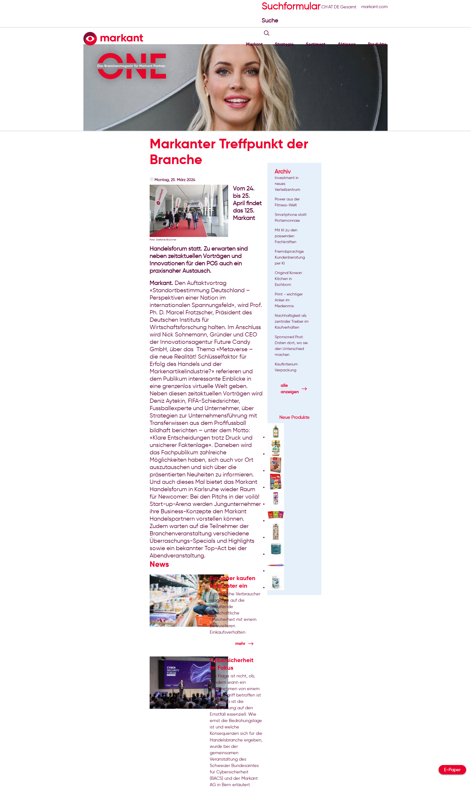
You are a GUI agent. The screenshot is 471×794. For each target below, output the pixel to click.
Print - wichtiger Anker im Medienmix (289, 300)
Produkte (377, 44)
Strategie (284, 44)
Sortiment (316, 44)
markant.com (374, 6)
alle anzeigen (290, 388)
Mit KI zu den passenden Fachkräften (286, 236)
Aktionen (347, 44)
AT (330, 7)
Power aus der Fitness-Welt (287, 202)
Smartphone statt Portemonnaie (291, 217)
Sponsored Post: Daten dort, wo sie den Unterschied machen (291, 345)
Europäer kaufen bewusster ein (232, 581)
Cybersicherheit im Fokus (231, 663)
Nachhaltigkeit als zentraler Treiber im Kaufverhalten (292, 321)
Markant (254, 44)
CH (324, 7)
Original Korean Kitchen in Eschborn (288, 278)
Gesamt (348, 7)
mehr (240, 643)
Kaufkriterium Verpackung (286, 367)
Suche (271, 20)
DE (337, 7)
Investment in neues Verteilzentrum (287, 183)
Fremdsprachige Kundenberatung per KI (290, 257)
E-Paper (452, 769)
